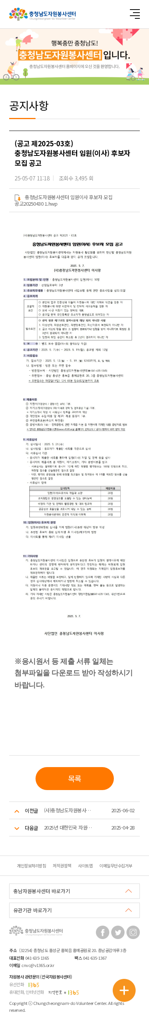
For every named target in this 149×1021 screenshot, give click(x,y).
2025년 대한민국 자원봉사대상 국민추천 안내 (69, 827)
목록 (74, 778)
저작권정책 (62, 865)
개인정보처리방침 (31, 865)
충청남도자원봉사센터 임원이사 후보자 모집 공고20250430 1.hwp (63, 200)
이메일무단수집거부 (115, 865)
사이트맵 (85, 865)
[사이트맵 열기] (134, 14)
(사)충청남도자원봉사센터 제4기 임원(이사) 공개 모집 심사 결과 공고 (69, 810)
